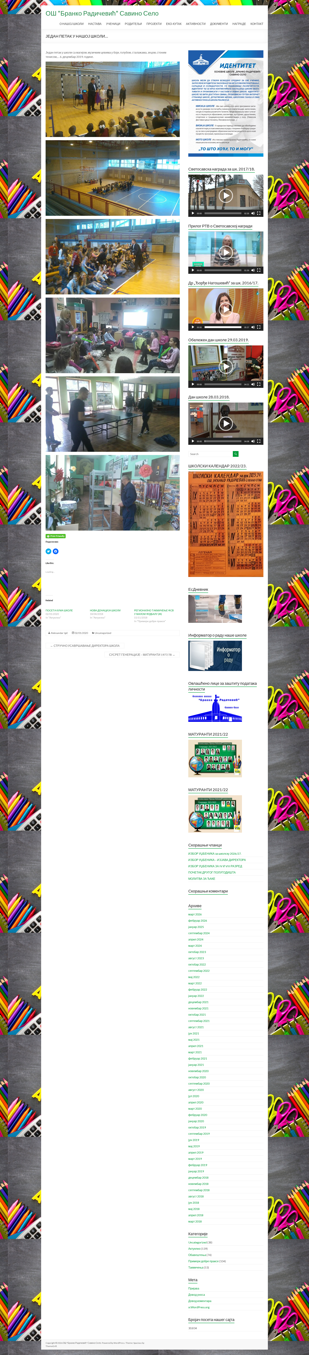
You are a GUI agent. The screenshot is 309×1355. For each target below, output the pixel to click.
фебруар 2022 (197, 989)
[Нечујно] (253, 213)
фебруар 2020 (197, 1114)
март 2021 (195, 1052)
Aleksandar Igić (59, 632)
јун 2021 (193, 1033)
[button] (226, 196)
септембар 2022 (199, 970)
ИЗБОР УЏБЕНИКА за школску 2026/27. (214, 853)
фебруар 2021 (197, 1058)
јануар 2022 (196, 995)
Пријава (193, 1288)
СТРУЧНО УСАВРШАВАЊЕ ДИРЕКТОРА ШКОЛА (85, 645)
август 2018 (196, 1196)
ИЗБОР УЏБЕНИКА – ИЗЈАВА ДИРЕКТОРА (217, 859)
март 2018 (195, 1221)
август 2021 (196, 1027)
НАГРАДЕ (239, 23)
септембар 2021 (199, 1020)
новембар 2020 (198, 1071)
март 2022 (195, 983)
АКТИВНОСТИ (196, 23)
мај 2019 (194, 1146)
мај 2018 (194, 1208)
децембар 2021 (198, 1002)
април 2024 (195, 939)
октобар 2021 (197, 1014)
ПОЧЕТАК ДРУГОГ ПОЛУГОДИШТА (212, 872)
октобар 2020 (197, 1077)
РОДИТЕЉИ (133, 23)
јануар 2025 (196, 926)
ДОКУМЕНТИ (219, 23)
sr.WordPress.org (199, 1307)
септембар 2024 (199, 933)
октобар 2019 (197, 1127)
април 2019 (195, 1152)
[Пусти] (193, 213)
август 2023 (196, 958)
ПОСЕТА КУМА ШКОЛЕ (59, 610)
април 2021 (195, 1046)
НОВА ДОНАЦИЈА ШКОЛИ (105, 610)
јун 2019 (193, 1140)
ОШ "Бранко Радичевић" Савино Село (102, 13)
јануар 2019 (196, 1171)
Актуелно (194, 1248)
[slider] (223, 213)
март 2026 (195, 914)
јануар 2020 (196, 1121)
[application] (225, 196)
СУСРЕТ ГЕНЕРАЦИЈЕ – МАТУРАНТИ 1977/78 (142, 654)
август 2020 (196, 1089)
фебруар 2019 (197, 1165)
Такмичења (195, 1267)
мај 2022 (194, 977)
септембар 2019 (199, 1133)
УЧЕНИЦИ (113, 23)
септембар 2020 (199, 1083)
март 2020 (195, 1108)
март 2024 (195, 945)
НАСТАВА (95, 23)
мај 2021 (194, 1039)
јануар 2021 (196, 1064)
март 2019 (195, 1158)
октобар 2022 (197, 964)
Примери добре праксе (203, 1261)
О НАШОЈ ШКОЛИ (72, 23)
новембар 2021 (198, 1008)
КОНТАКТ (257, 23)
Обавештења (197, 1255)
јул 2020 (193, 1096)
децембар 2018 (198, 1177)
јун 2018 (193, 1202)
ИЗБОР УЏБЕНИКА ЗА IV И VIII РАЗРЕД (215, 866)
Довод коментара (199, 1301)
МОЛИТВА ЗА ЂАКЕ (201, 878)
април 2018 (195, 1215)
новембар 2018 (198, 1183)
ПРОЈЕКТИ (154, 23)
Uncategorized (103, 632)
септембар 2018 (199, 1190)
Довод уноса (196, 1294)
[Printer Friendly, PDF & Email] (56, 535)
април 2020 (195, 1102)
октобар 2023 (197, 952)
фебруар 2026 (197, 920)
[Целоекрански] (259, 213)
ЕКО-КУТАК (174, 23)
